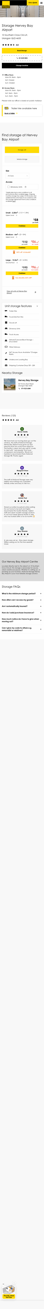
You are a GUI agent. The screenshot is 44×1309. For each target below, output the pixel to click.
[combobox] (17, 176)
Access (9, 182)
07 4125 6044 (26, 388)
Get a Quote (33, 3)
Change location (22, 65)
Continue (22, 226)
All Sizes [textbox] (11, 176)
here (26, 194)
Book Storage (22, 50)
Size (7, 171)
